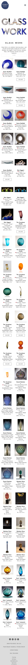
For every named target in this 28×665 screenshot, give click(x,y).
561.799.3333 (14, 653)
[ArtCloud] (10, 639)
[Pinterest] (13, 639)
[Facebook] (18, 639)
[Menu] (25, 5)
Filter (14, 55)
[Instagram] (16, 639)
